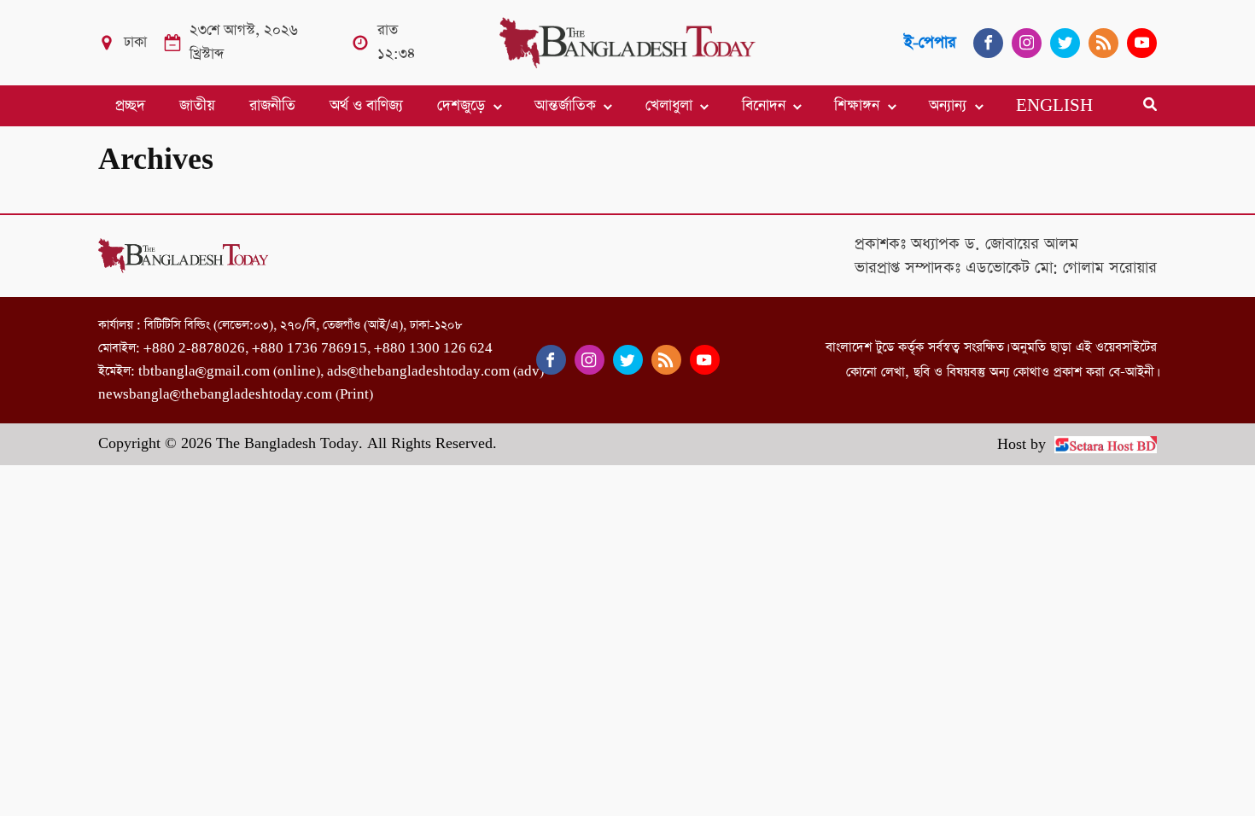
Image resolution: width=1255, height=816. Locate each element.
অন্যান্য (947, 106)
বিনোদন (763, 106)
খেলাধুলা (668, 106)
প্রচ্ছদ (130, 106)
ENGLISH (1054, 106)
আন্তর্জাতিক (565, 106)
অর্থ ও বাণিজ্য (366, 106)
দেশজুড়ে (461, 106)
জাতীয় (197, 106)
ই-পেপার (930, 42)
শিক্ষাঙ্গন (856, 106)
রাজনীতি (272, 106)
